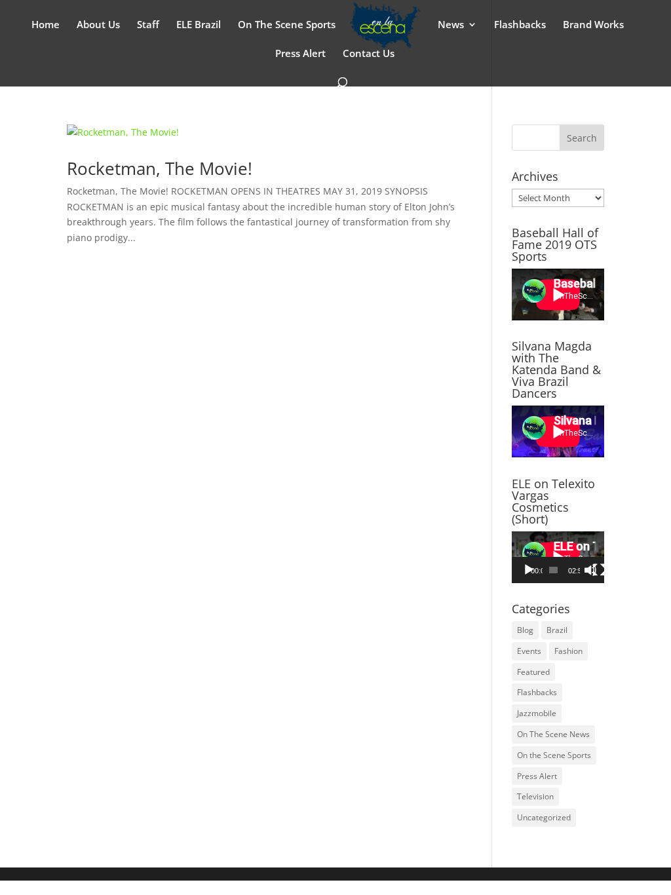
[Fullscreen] (598, 570)
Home (45, 25)
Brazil (556, 630)
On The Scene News (553, 734)
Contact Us (368, 54)
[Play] (528, 570)
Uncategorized (544, 817)
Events (529, 651)
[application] (558, 557)
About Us (98, 25)
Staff (148, 25)
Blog (525, 630)
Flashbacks (520, 25)
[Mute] (590, 570)
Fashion (568, 651)
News (451, 25)
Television (535, 796)
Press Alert (300, 54)
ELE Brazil (198, 25)
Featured (533, 671)
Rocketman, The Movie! (159, 168)
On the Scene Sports (554, 755)
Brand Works (593, 25)
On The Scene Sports (287, 25)
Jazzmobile (536, 713)
